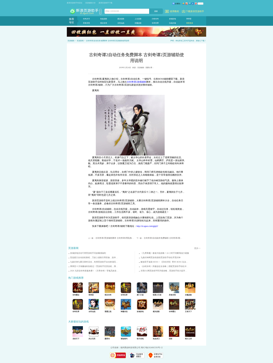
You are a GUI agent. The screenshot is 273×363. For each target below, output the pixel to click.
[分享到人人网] (192, 3)
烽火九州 (188, 339)
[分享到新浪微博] (186, 3)
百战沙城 (172, 23)
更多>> (197, 248)
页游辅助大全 (90, 3)
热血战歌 (103, 19)
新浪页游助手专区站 (74, 3)
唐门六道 (140, 295)
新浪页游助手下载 (105, 3)
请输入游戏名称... (113, 11)
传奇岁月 (86, 19)
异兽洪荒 (86, 23)
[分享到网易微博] (195, 3)
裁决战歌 (120, 19)
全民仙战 (120, 23)
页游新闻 (80, 41)
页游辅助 (71, 41)
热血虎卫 (156, 339)
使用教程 (174, 11)
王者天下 (188, 312)
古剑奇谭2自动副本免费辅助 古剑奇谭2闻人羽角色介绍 (163, 238)
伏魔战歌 (138, 23)
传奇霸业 (76, 295)
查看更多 (189, 23)
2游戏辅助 (136, 82)
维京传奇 (103, 23)
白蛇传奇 (155, 19)
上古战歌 (138, 19)
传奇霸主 (172, 312)
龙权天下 (76, 339)
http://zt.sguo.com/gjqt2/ (147, 226)
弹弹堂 (188, 19)
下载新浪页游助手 (195, 11)
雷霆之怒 (108, 312)
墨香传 (107, 339)
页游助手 (84, 11)
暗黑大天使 (157, 295)
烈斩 (170, 339)
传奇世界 (155, 23)
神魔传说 (124, 312)
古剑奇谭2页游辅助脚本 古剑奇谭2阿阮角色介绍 (114, 238)
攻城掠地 (172, 19)
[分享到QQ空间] (183, 3)
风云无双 (92, 339)
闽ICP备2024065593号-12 (152, 347)
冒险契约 (124, 339)
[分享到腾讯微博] (189, 3)
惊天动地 (140, 339)
